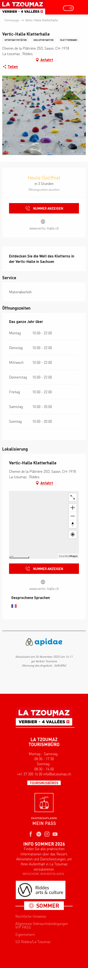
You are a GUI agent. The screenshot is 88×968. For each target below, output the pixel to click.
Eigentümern (25, 934)
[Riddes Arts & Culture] (40, 890)
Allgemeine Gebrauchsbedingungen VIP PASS (41, 925)
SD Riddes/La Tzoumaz (33, 941)
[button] (23, 7)
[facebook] (31, 834)
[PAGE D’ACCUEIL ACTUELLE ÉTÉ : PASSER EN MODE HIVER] (68, 8)
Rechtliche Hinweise (30, 916)
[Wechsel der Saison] (70, 8)
